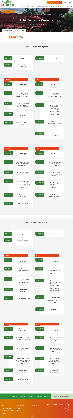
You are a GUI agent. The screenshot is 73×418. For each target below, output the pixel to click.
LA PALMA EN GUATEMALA (7, 408)
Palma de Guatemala (31, 6)
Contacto (69, 6)
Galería (64, 6)
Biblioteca (58, 6)
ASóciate (19, 410)
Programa (17, 30)
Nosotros (23, 6)
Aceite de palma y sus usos (43, 6)
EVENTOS (4, 411)
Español (65, 2)
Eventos (53, 6)
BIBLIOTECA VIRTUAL (21, 405)
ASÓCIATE (55, 2)
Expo (23, 30)
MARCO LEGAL (20, 408)
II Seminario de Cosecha (21, 11)
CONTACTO (4, 413)
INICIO (3, 405)
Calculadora (20, 411)
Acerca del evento (8, 30)
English (70, 2)
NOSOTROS (4, 407)
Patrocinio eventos (36, 405)
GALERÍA (18, 407)
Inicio (5, 11)
